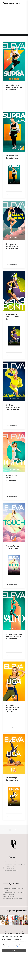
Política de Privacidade (14, 946)
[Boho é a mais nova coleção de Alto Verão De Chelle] (7, 917)
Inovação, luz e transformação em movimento (14, 87)
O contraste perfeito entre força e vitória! (12, 246)
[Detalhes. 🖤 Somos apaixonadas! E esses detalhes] (16, 922)
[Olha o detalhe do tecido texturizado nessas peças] (21, 917)
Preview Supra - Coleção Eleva (13, 157)
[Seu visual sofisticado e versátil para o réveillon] (2, 922)
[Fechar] (26, 935)
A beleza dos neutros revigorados (11, 477)
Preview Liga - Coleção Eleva (12, 779)
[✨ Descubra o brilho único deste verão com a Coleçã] (25, 917)
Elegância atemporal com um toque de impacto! (12, 708)
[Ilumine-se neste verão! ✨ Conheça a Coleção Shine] (2, 917)
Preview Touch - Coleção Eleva (13, 547)
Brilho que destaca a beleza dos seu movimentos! (14, 636)
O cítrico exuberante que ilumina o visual (13, 407)
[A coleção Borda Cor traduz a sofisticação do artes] (21, 922)
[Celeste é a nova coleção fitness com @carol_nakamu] (16, 917)
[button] (14, 61)
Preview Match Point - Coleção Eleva (12, 316)
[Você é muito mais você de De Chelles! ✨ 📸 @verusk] (7, 922)
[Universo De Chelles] (12, 3)
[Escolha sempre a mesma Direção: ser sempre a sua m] (25, 922)
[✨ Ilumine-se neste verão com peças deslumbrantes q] (11, 922)
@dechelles (21, 910)
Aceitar (14, 950)
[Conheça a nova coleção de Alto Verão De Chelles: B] (11, 917)
